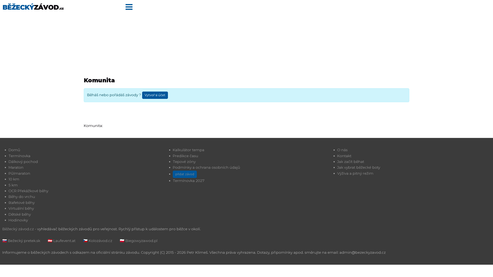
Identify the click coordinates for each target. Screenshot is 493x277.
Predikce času (185, 156)
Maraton (15, 167)
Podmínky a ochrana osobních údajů (206, 167)
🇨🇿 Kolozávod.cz (97, 241)
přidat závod (184, 174)
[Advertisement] (246, 43)
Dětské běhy (19, 214)
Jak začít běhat (350, 161)
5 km (13, 185)
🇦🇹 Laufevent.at (61, 241)
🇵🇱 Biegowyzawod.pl (139, 241)
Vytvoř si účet (155, 95)
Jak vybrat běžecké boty (358, 167)
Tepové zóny (184, 161)
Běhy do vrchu (21, 196)
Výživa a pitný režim (355, 173)
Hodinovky (18, 220)
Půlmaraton (19, 173)
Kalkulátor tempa (188, 150)
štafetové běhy (21, 202)
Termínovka (19, 156)
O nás (342, 150)
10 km (13, 179)
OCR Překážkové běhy (28, 191)
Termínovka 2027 (189, 181)
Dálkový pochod (23, 161)
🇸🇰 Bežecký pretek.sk (21, 241)
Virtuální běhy (21, 208)
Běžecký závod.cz (18, 229)
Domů (14, 150)
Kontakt (344, 156)
